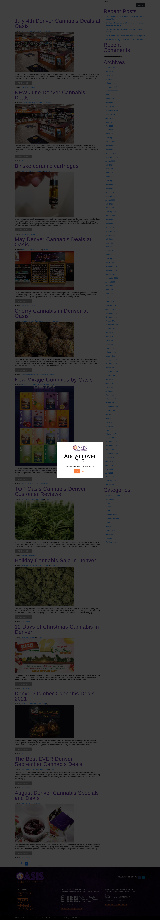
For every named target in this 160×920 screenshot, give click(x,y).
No (83, 471)
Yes (77, 471)
